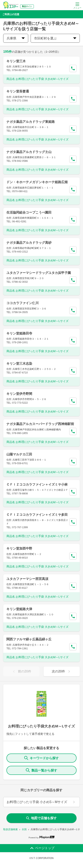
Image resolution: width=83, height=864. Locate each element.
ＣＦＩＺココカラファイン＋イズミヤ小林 (37, 484)
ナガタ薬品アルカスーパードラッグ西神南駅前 (40, 424)
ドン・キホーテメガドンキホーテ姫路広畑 (37, 182)
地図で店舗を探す (44, 818)
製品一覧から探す (44, 770)
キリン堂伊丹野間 (19, 393)
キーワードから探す (44, 758)
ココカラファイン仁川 (22, 303)
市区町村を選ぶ (45, 38)
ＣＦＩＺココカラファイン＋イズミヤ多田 (37, 514)
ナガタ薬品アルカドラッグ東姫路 (30, 121)
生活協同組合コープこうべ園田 (29, 212)
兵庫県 (11, 38)
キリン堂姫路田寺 (19, 333)
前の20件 (24, 671)
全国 (24, 829)
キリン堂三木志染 (19, 363)
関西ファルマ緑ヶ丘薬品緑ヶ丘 (29, 639)
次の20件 (58, 671)
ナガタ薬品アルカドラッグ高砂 (29, 242)
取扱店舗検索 (10, 829)
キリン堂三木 (16, 61)
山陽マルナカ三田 (19, 454)
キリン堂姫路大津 (19, 609)
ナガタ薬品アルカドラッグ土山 (29, 152)
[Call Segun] (73, 68)
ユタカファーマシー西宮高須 (27, 578)
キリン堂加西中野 (19, 548)
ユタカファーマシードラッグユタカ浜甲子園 (38, 272)
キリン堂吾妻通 (17, 91)
